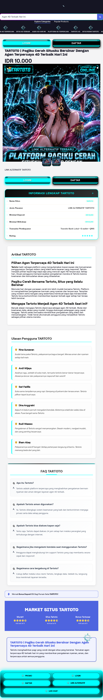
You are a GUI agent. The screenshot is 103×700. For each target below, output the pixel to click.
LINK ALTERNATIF (78, 684)
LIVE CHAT (53, 692)
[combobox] (48, 17)
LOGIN (27, 43)
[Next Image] (98, 113)
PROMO (28, 675)
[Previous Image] (5, 113)
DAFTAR (76, 43)
